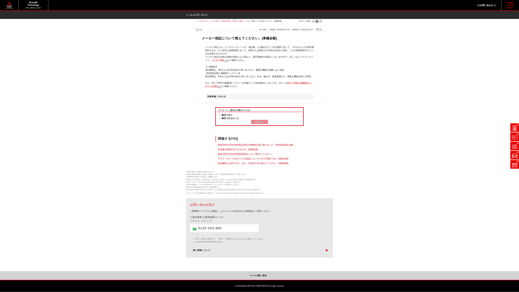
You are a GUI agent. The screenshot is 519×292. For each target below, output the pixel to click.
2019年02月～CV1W (229, 21)
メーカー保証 (218, 60)
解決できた (227, 115)
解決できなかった (230, 118)
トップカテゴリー (202, 21)
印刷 (320, 30)
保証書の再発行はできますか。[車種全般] (238, 149)
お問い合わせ (486, 5)
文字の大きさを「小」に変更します (313, 21)
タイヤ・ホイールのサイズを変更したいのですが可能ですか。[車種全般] (253, 158)
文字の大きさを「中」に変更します (316, 21)
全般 (241, 21)
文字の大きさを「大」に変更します (320, 21)
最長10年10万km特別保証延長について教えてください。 (245, 154)
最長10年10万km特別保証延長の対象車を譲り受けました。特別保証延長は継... (256, 145)
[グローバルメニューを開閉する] (510, 5)
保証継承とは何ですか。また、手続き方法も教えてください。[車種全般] (253, 163)
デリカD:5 (215, 21)
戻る (200, 30)
